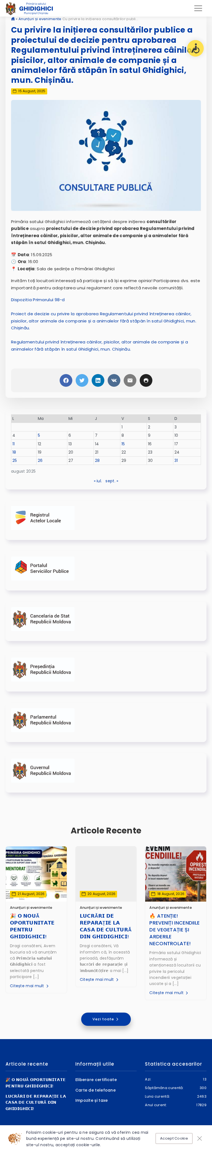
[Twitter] (82, 380)
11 (13, 444)
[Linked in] (98, 380)
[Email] (130, 380)
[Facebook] (66, 380)
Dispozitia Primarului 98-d (38, 300)
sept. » (111, 481)
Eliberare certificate (96, 1079)
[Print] (146, 380)
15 (123, 444)
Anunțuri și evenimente (40, 19)
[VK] (114, 380)
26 (40, 460)
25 (14, 460)
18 (14, 452)
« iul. (98, 481)
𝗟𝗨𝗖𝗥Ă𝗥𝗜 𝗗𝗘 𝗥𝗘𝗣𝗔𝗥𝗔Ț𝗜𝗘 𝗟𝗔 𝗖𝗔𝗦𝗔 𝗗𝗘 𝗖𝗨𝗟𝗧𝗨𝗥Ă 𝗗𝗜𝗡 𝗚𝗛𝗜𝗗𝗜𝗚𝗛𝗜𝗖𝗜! (106, 926)
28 (97, 460)
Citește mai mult (27, 986)
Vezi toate (103, 1019)
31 (176, 460)
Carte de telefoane (95, 1090)
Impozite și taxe (91, 1100)
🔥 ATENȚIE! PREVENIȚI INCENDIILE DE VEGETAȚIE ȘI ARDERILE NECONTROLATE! (174, 929)
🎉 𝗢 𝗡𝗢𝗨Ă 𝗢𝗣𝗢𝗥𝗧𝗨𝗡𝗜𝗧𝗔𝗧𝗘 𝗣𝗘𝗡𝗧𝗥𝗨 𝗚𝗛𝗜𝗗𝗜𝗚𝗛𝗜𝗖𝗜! (32, 926)
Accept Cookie (174, 1138)
